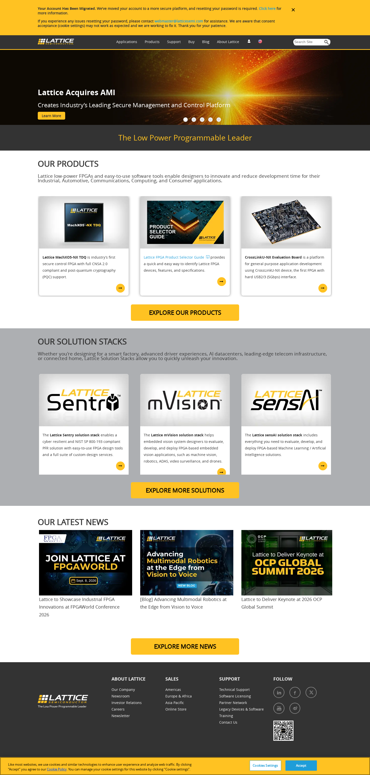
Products (152, 41)
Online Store (176, 709)
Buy (191, 41)
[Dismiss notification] (293, 9)
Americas (173, 689)
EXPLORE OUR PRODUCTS (185, 312)
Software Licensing (235, 696)
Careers (118, 709)
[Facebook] (295, 692)
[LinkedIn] (278, 692)
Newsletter (121, 715)
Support (174, 41)
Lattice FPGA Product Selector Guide (174, 257)
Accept (301, 765)
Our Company (123, 689)
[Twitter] (311, 692)
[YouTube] (278, 708)
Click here (267, 8)
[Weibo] (294, 708)
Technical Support (234, 689)
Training (226, 715)
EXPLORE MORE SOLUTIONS (185, 490)
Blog (205, 41)
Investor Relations (127, 702)
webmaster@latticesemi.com (179, 21)
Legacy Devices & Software (241, 709)
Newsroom (121, 696)
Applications (126, 41)
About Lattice (228, 41)
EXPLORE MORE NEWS (185, 646)
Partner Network (233, 702)
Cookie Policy (57, 769)
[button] (326, 42)
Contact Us (228, 722)
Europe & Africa (178, 696)
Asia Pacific (174, 702)
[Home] (56, 43)
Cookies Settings (265, 765)
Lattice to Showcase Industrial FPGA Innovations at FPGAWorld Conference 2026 (79, 607)
